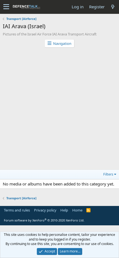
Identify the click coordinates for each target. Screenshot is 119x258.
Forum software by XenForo (44, 220)
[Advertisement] (59, 109)
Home (77, 210)
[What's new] (112, 7)
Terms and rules (17, 210)
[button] (6, 7)
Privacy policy (45, 210)
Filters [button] (108, 174)
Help (64, 210)
